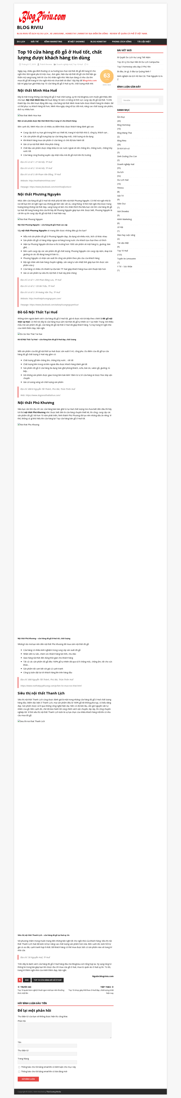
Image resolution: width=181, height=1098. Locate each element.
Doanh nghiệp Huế (64, 64)
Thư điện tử (23, 1050)
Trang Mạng (23, 1058)
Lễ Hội (120, 227)
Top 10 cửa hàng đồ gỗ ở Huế (48, 980)
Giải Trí (34, 41)
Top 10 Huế (78, 64)
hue (27, 980)
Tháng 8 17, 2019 (29, 64)
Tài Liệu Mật (144, 41)
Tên (19, 1042)
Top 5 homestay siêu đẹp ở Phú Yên (134, 66)
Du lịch (120, 172)
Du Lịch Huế (123, 180)
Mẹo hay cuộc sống (126, 235)
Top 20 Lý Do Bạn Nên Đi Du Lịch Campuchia (138, 62)
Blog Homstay (98, 41)
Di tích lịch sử (123, 148)
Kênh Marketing (53, 41)
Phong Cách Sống (122, 41)
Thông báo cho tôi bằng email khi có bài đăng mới (44, 1071)
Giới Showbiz (123, 211)
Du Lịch (21, 41)
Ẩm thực (121, 117)
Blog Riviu (121, 140)
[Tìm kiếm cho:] (140, 100)
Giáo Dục (121, 203)
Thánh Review (46, 64)
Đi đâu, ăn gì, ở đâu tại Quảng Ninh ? (134, 71)
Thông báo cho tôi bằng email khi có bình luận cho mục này (48, 1067)
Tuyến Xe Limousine (126, 258)
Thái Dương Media (53, 1092)
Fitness (120, 187)
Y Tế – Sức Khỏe (124, 266)
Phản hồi (22, 1021)
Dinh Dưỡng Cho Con (127, 156)
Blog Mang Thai (124, 132)
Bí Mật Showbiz (76, 41)
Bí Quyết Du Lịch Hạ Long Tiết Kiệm (133, 57)
